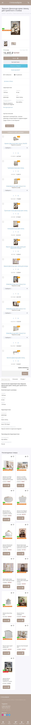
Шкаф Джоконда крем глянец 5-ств (15, 308)
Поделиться (9, 126)
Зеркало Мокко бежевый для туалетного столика (7, 680)
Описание (15, 379)
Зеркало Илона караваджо (20, 613)
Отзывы (22, 379)
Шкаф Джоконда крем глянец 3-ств (15, 186)
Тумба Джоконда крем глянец (16, 168)
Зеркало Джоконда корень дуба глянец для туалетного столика (22, 546)
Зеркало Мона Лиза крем (7, 613)
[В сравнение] (11, 456)
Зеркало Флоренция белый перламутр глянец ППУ (7, 546)
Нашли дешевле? (15, 70)
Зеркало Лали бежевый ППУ (22, 646)
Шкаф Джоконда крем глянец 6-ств (15, 333)
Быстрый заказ (15, 62)
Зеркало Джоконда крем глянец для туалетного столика (16, 247)
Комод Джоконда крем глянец (16, 228)
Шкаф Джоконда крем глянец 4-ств (15, 284)
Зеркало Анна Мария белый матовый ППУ (22, 511)
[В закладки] (13, 456)
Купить (25, 373)
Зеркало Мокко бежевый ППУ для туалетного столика (7, 512)
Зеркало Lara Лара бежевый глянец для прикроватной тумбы (22, 478)
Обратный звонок (6, 707)
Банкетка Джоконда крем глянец (16, 357)
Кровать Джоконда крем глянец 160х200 (16, 143)
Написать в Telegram (15, 66)
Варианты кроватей (16, 145)
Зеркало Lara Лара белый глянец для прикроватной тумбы (8, 478)
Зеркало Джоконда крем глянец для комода (16, 266)
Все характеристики (8, 107)
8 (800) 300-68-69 (6, 706)
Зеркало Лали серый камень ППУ (7, 646)
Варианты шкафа (16, 187)
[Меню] (2, 2)
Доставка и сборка (8, 81)
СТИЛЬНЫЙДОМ (15, 3)
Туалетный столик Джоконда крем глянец (15, 210)
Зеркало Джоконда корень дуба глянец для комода (22, 580)
